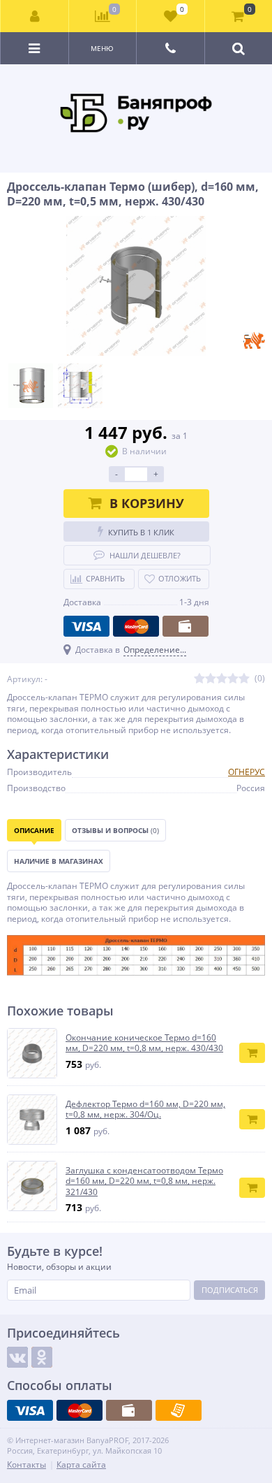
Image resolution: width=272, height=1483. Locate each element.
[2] (210, 679)
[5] (244, 679)
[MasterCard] (136, 626)
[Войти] (35, 16)
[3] (221, 679)
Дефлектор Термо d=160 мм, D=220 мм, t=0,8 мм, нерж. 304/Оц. (145, 1109)
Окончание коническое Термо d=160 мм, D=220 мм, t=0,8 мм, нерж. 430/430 (144, 1043)
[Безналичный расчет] (179, 1410)
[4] (233, 679)
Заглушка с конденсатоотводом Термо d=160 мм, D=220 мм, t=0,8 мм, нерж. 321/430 (144, 1181)
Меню (102, 48)
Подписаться (230, 1290)
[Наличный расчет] (186, 626)
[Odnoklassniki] (41, 1357)
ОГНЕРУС (246, 772)
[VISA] (86, 626)
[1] (199, 679)
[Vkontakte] (17, 1357)
